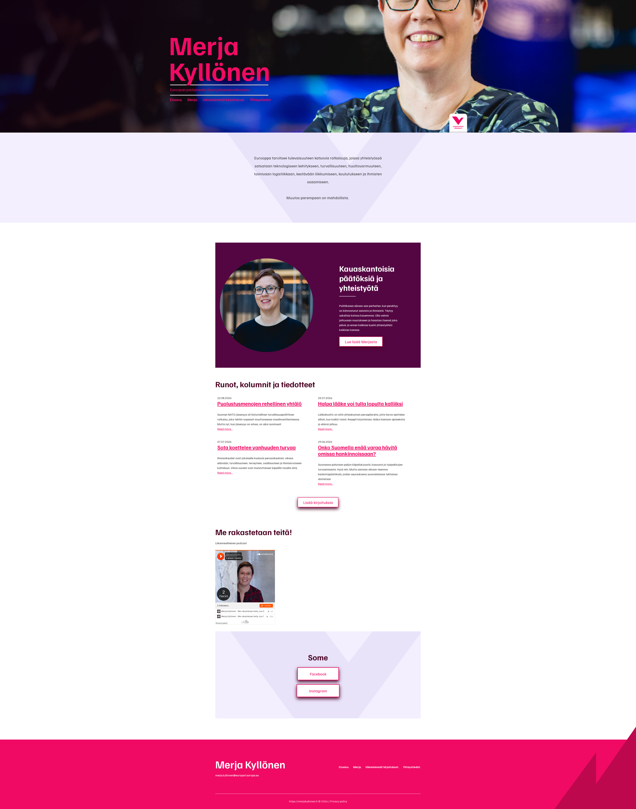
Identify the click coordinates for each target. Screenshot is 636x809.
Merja (192, 99)
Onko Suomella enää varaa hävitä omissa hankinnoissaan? (357, 450)
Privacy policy (338, 801)
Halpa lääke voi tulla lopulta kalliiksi (360, 403)
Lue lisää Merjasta (361, 341)
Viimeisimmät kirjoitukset (223, 99)
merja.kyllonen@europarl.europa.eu (237, 775)
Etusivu (176, 99)
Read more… (225, 429)
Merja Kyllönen (219, 57)
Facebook (318, 673)
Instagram (318, 690)
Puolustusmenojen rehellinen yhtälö (259, 403)
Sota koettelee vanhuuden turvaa (256, 447)
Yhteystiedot (260, 99)
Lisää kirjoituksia (318, 502)
